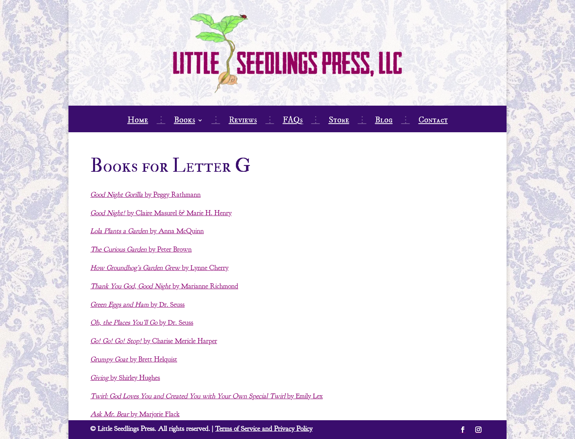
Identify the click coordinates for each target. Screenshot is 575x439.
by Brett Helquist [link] (133, 359)
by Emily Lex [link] (206, 396)
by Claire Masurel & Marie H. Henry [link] (161, 213)
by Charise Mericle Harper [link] (153, 340)
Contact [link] (433, 121)
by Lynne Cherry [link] (159, 267)
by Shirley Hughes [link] (125, 377)
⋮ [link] (161, 121)
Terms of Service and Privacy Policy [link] (264, 428)
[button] (462, 429)
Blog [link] (384, 121)
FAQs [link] (293, 121)
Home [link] (138, 121)
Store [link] (339, 121)
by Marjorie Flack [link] (135, 414)
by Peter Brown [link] (141, 249)
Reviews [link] (243, 121)
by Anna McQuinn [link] (147, 231)
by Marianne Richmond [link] (164, 286)
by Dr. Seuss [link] (137, 304)
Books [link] (184, 121)
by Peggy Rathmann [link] (145, 194)
